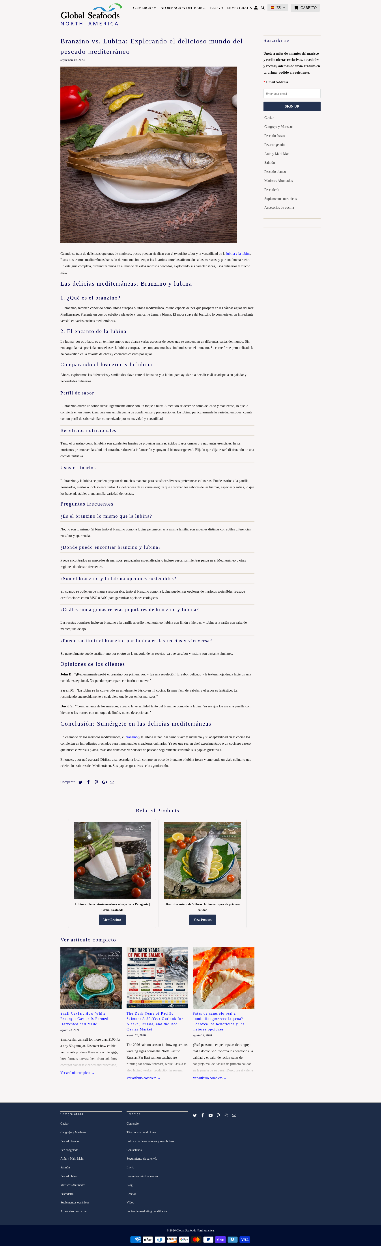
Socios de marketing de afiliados (147, 1211)
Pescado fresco (274, 136)
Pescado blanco (275, 171)
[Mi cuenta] (256, 9)
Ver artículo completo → (77, 1073)
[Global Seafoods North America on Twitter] (195, 1115)
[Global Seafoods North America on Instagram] (226, 1115)
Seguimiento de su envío (142, 1158)
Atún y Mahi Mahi (277, 154)
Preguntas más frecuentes (142, 1176)
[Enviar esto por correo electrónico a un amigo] (111, 782)
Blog (216, 8)
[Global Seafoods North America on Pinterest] (218, 1115)
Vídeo (130, 1202)
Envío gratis (239, 8)
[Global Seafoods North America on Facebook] (203, 1115)
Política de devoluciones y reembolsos (150, 1141)
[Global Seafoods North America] (91, 15)
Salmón (269, 162)
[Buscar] (263, 9)
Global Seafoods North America (195, 1230)
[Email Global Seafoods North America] (234, 1115)
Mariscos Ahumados (278, 180)
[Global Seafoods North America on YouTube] (211, 1115)
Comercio (144, 8)
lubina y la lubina (238, 253)
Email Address (277, 82)
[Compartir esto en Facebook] (87, 782)
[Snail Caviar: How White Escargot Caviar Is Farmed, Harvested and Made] (91, 978)
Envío (130, 1167)
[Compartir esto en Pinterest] (95, 782)
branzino (131, 737)
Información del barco (182, 8)
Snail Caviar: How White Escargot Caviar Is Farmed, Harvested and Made (85, 1019)
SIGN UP (292, 106)
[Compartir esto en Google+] (103, 782)
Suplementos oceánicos (280, 199)
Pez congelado (274, 145)
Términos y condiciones (141, 1132)
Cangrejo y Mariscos (278, 126)
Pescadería (271, 190)
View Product (112, 919)
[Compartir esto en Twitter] (79, 782)
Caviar (269, 117)
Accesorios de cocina (279, 207)
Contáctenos (134, 1150)
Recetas (131, 1194)
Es (278, 8)
